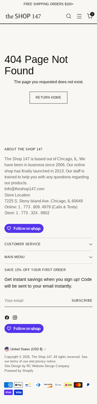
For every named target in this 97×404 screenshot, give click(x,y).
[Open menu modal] (79, 16)
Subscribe (82, 300)
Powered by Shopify (18, 371)
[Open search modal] (68, 16)
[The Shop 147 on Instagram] (15, 318)
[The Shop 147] (23, 16)
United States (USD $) (26, 349)
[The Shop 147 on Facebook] (7, 318)
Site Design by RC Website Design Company (36, 366)
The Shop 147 (42, 357)
